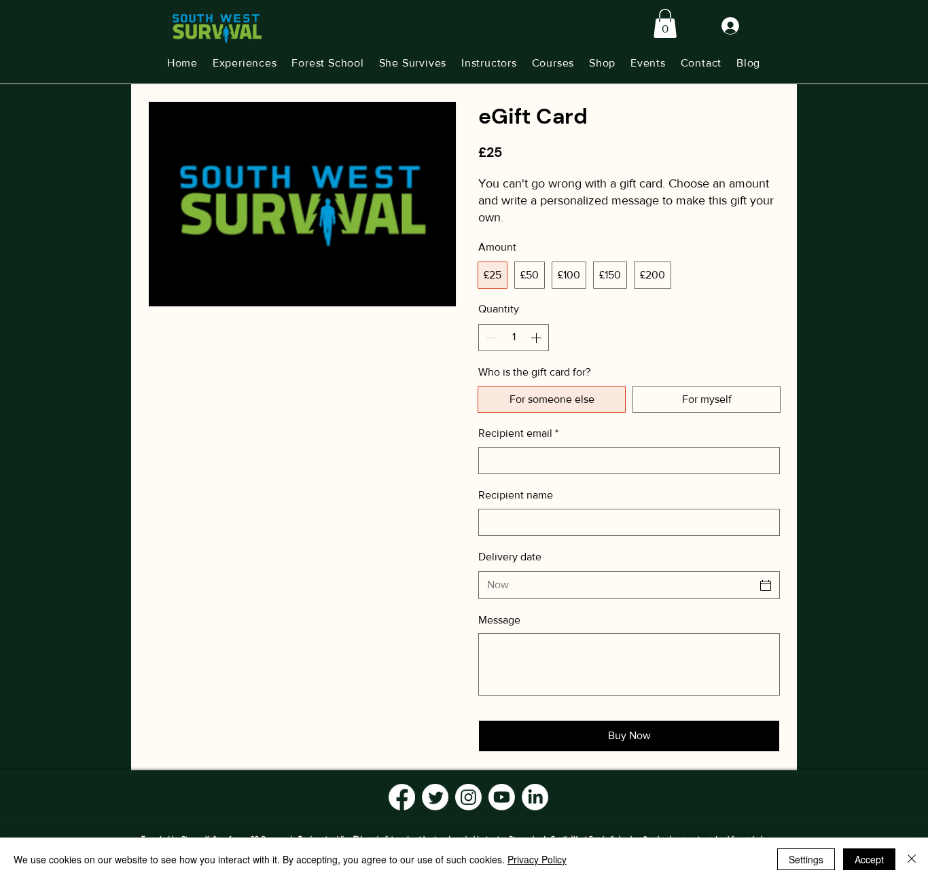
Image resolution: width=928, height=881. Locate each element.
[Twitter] (435, 797)
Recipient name (515, 495)
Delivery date (509, 556)
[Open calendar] (765, 585)
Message (499, 620)
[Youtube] (501, 797)
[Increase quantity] (537, 337)
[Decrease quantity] (489, 337)
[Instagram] (468, 797)
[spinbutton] (513, 337)
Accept (869, 859)
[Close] (912, 859)
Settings (806, 859)
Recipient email (518, 433)
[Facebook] (402, 797)
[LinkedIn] (535, 797)
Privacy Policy (537, 859)
